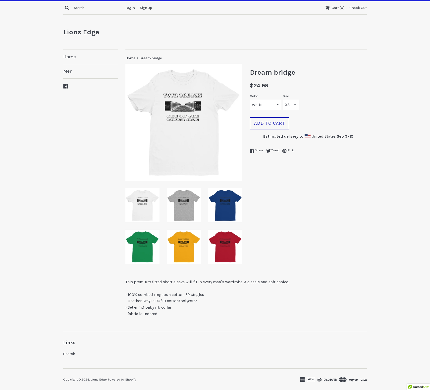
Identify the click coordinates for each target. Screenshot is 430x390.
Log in (130, 8)
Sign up (146, 8)
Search (69, 353)
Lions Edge (81, 32)
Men (68, 71)
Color (254, 96)
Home (69, 56)
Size (286, 96)
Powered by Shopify (122, 379)
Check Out (358, 8)
